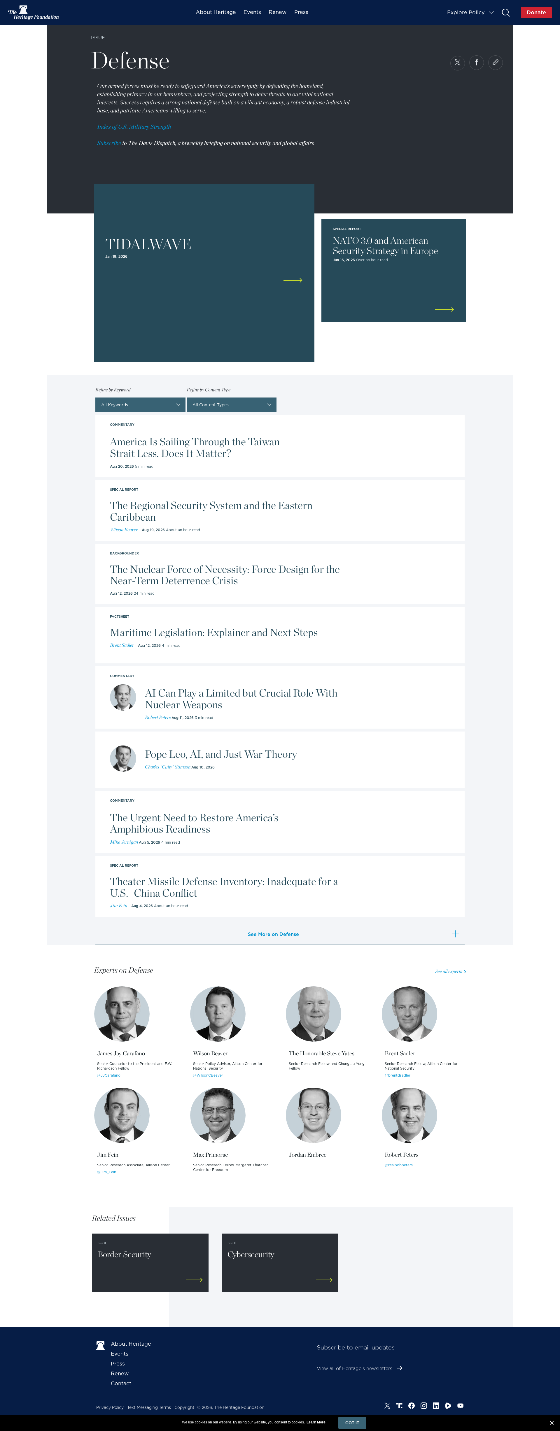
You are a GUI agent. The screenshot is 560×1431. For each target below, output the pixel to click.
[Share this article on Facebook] (476, 62)
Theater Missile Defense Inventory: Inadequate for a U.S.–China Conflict (224, 887)
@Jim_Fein (106, 1172)
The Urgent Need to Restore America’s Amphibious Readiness (194, 823)
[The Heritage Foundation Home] (34, 12)
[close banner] (551, 1423)
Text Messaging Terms (149, 1407)
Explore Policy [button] (466, 12)
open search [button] (505, 12)
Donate (536, 12)
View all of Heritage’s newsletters (354, 1368)
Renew (278, 12)
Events (252, 12)
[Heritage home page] (100, 1345)
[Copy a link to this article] (495, 62)
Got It (352, 1423)
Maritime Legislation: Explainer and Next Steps (214, 632)
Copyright (184, 1407)
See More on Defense (273, 934)
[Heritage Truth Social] (399, 1406)
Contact (121, 1383)
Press (301, 12)
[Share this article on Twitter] (457, 63)
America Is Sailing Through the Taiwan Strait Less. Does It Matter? (195, 447)
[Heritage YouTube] (460, 1406)
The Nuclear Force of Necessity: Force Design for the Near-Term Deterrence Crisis (225, 574)
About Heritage (216, 12)
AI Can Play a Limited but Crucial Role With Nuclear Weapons (241, 698)
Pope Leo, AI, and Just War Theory (221, 754)
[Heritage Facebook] (411, 1406)
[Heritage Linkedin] (436, 1406)
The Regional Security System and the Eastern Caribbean (211, 511)
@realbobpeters (399, 1165)
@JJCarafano (108, 1075)
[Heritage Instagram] (424, 1406)
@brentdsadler (397, 1075)
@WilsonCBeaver (208, 1075)
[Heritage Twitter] (387, 1406)
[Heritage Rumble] (448, 1406)
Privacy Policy (110, 1407)
